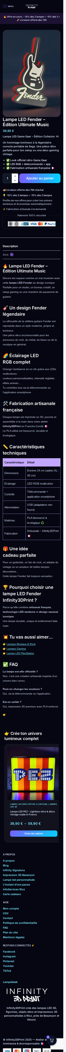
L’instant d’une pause (16, 884)
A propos (9, 860)
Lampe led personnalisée (19, 879)
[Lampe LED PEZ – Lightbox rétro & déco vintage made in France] (33, 773)
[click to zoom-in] (31, 73)
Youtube (8, 965)
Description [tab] (10, 246)
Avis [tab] (7, 254)
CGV (5, 913)
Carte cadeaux (12, 894)
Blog (6, 865)
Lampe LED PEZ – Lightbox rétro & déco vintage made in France (32, 813)
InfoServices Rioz (14, 889)
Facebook (9, 951)
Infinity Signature (14, 870)
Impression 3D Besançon (19, 874)
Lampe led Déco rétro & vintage (28, 804)
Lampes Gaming (16, 648)
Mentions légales (14, 937)
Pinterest (8, 961)
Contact (8, 918)
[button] (15, 176)
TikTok (7, 970)
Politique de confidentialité (20, 922)
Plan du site (10, 932)
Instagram (9, 956)
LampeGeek (10, 981)
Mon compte (11, 908)
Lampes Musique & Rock (21, 644)
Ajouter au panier (40, 178)
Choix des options (33, 833)
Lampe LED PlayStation (20, 653)
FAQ (5, 927)
